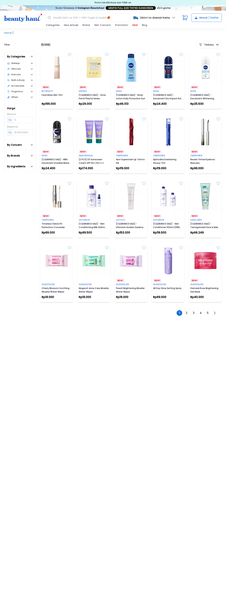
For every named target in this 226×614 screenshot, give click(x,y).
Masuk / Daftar (209, 17)
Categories (53, 25)
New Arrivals (71, 25)
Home (8, 33)
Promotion (121, 25)
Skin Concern (102, 25)
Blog (144, 25)
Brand (86, 25)
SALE (135, 25)
